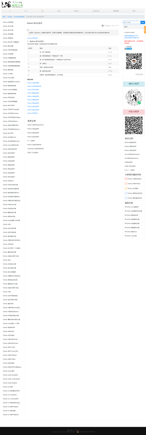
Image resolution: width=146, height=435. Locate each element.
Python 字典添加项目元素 (11, 315)
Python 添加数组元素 (132, 223)
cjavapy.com (61, 431)
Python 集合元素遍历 (9, 272)
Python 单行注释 (8, 26)
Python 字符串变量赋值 (10, 101)
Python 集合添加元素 (9, 268)
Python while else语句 (10, 383)
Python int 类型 (8, 74)
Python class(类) (131, 236)
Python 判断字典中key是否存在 (12, 307)
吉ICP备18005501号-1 (71, 431)
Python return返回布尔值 (11, 145)
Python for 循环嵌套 (9, 410)
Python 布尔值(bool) (9, 137)
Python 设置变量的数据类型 (11, 66)
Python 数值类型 (8, 70)
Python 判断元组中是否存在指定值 (12, 240)
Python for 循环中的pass (11, 414)
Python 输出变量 (8, 46)
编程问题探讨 (70, 430)
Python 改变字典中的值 (10, 299)
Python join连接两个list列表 (11, 220)
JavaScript (96, 11)
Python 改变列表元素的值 (11, 189)
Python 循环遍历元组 (9, 236)
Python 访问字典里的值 (10, 296)
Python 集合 (7, 260)
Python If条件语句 (8, 331)
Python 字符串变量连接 (10, 50)
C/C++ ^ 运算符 (130, 170)
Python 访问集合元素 (9, 264)
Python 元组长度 (8, 244)
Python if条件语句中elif (10, 339)
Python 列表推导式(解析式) (11, 196)
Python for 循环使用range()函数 (12, 403)
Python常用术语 (19, 17)
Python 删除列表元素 (9, 212)
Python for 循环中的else (10, 407)
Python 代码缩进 (8, 22)
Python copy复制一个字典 (11, 323)
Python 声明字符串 (9, 97)
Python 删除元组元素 (9, 252)
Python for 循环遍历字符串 (11, 391)
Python (76, 11)
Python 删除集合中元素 (10, 284)
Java (58, 11)
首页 (4, 17)
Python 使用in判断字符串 (11, 125)
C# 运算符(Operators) (131, 158)
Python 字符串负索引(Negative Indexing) (12, 117)
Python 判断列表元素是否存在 (12, 200)
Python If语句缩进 (8, 335)
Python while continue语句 (11, 379)
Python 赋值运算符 (9, 157)
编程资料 (116, 11)
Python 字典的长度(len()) (11, 311)
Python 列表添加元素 (9, 208)
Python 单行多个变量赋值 (11, 42)
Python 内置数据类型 (9, 58)
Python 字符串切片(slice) (11, 113)
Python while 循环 (8, 371)
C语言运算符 (128, 162)
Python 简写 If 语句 (9, 347)
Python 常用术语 (32, 38)
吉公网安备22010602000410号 (87, 431)
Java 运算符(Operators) (132, 154)
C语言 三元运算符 (32, 152)
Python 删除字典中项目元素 (11, 319)
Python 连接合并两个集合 (11, 288)
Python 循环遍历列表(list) (11, 192)
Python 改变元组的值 (9, 232)
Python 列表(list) (8, 181)
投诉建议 (77, 430)
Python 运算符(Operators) (35, 125)
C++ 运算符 (31, 141)
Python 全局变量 (8, 54)
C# (42, 11)
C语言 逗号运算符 (130, 166)
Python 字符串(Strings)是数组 (12, 109)
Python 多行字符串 (9, 105)
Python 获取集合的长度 (10, 280)
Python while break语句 (10, 375)
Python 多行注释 (8, 30)
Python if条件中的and (10, 355)
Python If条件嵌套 (8, 363)
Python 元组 (7, 224)
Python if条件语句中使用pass (12, 367)
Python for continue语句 (10, 399)
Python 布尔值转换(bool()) (11, 141)
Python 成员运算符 (9, 173)
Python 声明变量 (8, 34)
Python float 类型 (8, 78)
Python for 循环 (8, 387)
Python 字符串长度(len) (10, 121)
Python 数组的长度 (132, 215)
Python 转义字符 (8, 133)
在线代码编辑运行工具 (131, 36)
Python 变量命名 (8, 38)
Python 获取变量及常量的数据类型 (12, 62)
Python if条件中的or (9, 359)
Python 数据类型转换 (9, 93)
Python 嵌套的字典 (9, 327)
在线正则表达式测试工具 (131, 38)
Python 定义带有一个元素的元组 (12, 248)
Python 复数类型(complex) (11, 81)
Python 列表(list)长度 (9, 204)
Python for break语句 (10, 395)
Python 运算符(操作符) (10, 149)
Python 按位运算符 (9, 177)
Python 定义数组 (131, 188)
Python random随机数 (10, 89)
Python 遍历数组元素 (132, 219)
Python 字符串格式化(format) (12, 129)
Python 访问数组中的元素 (134, 211)
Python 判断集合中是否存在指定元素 (12, 276)
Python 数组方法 (131, 232)
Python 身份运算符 (9, 169)
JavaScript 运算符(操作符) (35, 148)
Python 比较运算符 (9, 161)
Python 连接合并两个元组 (11, 256)
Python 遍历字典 (8, 303)
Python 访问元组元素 (9, 228)
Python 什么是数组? (132, 207)
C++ (26, 11)
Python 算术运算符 (9, 153)
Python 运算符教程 (33, 83)
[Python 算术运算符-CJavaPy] (73, 4)
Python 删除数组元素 (132, 227)
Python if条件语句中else (10, 343)
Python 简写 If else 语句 (10, 351)
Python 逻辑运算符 (9, 165)
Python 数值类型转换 (9, 85)
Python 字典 (7, 292)
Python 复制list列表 (9, 216)
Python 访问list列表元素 (10, 185)
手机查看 (106, 25)
